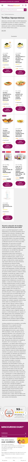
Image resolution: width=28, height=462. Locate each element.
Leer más (3, 30)
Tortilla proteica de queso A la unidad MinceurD (6, 58)
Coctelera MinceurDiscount (7, 206)
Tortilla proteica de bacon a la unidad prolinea (19, 96)
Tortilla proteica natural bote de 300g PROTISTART (7, 169)
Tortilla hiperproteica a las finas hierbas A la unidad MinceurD (20, 58)
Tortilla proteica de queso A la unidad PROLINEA (6, 133)
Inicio (2, 14)
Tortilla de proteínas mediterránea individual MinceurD (20, 133)
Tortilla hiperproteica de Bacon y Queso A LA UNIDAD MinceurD (7, 96)
